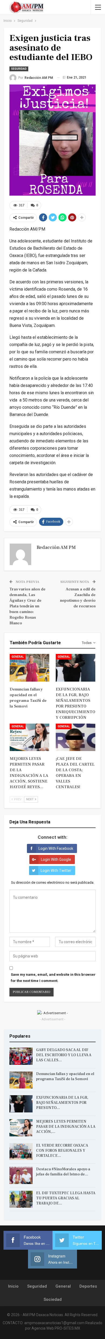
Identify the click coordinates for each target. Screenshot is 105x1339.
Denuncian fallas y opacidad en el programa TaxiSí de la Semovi (65, 1076)
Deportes (88, 1286)
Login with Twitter (56, 870)
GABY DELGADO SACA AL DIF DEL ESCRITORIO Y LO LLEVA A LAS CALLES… (63, 1055)
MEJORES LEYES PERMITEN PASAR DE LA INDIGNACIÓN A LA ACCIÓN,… (65, 1126)
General (18, 656)
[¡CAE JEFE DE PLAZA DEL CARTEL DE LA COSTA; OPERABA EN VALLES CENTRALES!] (75, 737)
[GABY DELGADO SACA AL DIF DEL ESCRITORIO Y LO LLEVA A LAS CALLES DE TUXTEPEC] (21, 1056)
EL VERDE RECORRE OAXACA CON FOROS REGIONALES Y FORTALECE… (62, 1150)
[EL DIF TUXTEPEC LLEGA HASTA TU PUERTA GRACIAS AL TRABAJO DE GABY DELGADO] (21, 1199)
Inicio (13, 1286)
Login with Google (56, 859)
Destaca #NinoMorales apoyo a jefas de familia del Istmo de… (63, 1172)
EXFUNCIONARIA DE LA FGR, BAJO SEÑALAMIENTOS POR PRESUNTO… (62, 1102)
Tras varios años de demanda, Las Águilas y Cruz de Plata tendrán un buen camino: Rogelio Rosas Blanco (27, 606)
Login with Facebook (55, 848)
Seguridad (19, 68)
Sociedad (53, 1299)
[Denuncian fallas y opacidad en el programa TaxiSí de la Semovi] (29, 668)
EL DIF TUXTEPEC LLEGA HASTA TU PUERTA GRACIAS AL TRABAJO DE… (65, 1198)
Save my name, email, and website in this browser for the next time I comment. (53, 977)
